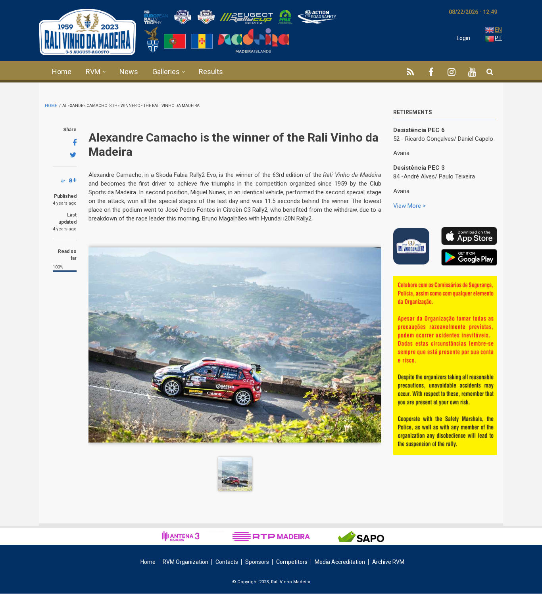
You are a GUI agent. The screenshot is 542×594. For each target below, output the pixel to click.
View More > (409, 205)
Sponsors (257, 562)
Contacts (226, 562)
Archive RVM (388, 562)
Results (211, 71)
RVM (93, 71)
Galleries (166, 71)
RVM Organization (185, 562)
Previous (473, 284)
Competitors (292, 562)
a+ (73, 180)
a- (63, 181)
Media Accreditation (340, 562)
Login (463, 38)
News (128, 71)
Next (491, 285)
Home (61, 71)
